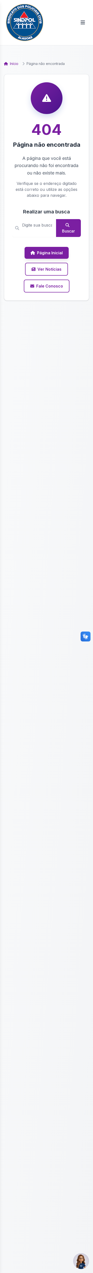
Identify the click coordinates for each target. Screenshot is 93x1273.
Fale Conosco (49, 286)
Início (13, 63)
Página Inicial (50, 252)
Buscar (68, 231)
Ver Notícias (49, 269)
